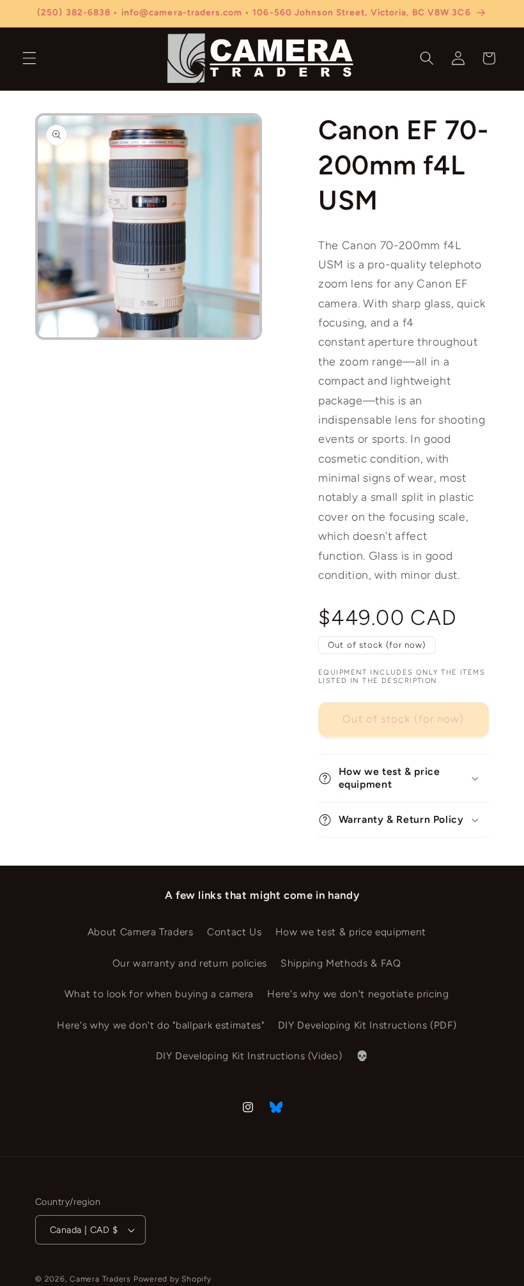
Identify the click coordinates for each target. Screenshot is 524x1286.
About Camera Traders (141, 932)
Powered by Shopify (173, 1279)
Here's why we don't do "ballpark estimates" (160, 1025)
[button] (29, 58)
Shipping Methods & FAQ (341, 963)
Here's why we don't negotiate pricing (358, 994)
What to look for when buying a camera (159, 994)
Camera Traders (100, 1279)
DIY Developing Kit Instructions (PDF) (367, 1025)
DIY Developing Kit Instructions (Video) (249, 1056)
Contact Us (234, 932)
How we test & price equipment (350, 932)
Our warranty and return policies (189, 963)
